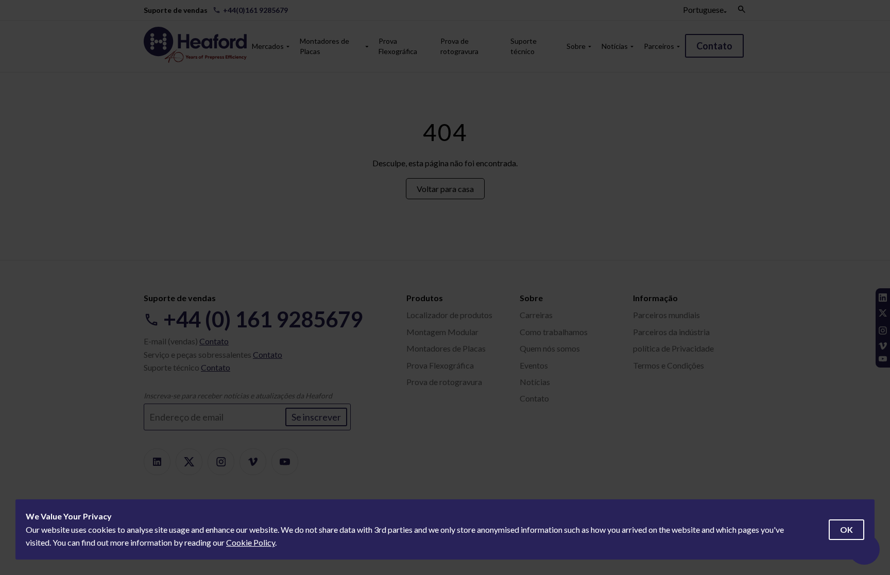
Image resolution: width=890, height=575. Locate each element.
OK (846, 529)
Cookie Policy (250, 542)
